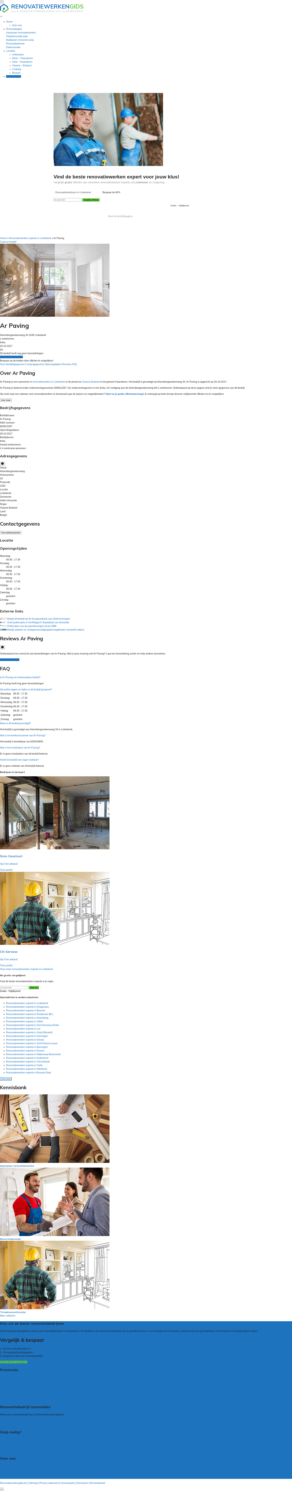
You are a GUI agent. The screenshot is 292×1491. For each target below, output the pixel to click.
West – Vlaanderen (22, 58)
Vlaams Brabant (90, 381)
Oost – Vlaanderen (22, 62)
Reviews (67, 364)
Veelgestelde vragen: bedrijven (16, 1447)
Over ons (17, 25)
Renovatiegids (14, 29)
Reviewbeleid (97, 1483)
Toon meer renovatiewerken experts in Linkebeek (26, 969)
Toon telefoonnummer (10, 533)
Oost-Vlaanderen (9, 1384)
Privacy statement (49, 1483)
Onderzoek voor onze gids (14, 1477)
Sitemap (33, 1483)
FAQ (74, 364)
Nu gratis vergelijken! (11, 357)
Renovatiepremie (15, 43)
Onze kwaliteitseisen (11, 1473)
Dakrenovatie (13, 47)
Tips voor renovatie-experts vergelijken (21, 1439)
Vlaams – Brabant (21, 65)
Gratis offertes (13, 76)
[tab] (146, 677)
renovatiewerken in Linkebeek (49, 381)
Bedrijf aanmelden (10, 1424)
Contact (4, 1450)
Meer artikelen (7, 1315)
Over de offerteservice (12, 1469)
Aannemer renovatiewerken (21, 32)
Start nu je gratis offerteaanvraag (124, 394)
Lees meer (5, 400)
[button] (20, 677)
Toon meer (5, 1079)
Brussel (16, 72)
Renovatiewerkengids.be (13, 1483)
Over (3, 364)
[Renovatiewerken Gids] (42, 12)
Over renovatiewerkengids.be (16, 1466)
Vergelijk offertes (90, 200)
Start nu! (34, 987)
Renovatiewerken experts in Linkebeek (30, 238)
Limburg (16, 69)
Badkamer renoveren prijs (20, 40)
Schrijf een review (9, 659)
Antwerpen (18, 54)
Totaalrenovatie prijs (17, 36)
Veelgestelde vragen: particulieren (18, 1443)
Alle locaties (6, 1399)
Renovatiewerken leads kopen (16, 1420)
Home (9, 21)
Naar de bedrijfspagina (120, 216)
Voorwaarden (68, 1483)
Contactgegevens (35, 364)
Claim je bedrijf (8, 242)
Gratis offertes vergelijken (13, 1362)
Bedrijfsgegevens (15, 364)
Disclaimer (82, 1483)
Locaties (10, 51)
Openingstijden (53, 364)
